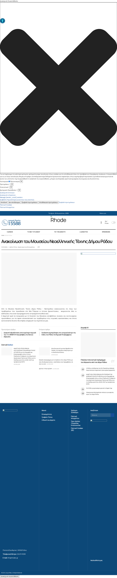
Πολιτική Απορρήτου (7, 207)
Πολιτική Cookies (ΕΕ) (77, 429)
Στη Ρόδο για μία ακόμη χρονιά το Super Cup (99, 388)
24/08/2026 (50, 364)
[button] (58, 87)
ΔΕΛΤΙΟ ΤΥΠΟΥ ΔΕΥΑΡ (45, 369)
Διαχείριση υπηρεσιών (8, 195)
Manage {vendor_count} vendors (11, 197)
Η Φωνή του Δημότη (48, 420)
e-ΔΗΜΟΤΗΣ (84, 232)
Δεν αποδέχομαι (14, 202)
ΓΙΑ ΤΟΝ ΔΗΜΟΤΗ (59, 232)
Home (2, 235)
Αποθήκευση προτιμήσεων (48, 202)
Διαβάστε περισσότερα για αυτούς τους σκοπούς (17, 200)
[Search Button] (115, 213)
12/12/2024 (4, 247)
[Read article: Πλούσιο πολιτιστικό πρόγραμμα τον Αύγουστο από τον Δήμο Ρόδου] (98, 344)
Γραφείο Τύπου (47, 417)
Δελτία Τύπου (8, 235)
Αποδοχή (4, 202)
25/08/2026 (17, 364)
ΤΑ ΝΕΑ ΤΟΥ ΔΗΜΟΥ (33, 232)
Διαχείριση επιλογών (7, 193)
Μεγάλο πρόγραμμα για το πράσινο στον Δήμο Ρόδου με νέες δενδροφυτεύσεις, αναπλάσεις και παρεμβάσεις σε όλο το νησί (56, 362)
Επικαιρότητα (47, 414)
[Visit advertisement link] (98, 287)
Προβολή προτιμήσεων (29, 202)
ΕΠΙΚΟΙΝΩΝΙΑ (106, 232)
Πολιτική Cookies (6, 205)
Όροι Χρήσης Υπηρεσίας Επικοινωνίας (76, 423)
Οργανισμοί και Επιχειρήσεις (26, 247)
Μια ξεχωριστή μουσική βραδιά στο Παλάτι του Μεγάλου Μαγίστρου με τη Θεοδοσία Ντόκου (62, 350)
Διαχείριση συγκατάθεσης (10, 576)
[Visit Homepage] (58, 222)
